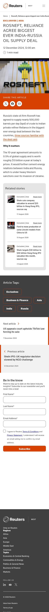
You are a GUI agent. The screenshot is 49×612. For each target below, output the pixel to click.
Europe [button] (6, 542)
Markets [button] (6, 571)
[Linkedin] (4, 584)
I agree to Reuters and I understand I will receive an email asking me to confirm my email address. (25, 437)
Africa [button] (5, 534)
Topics (6, 552)
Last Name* (8, 406)
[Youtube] (10, 585)
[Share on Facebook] (12, 103)
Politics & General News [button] (13, 564)
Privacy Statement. (15, 435)
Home (5, 16)
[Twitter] (16, 584)
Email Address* (10, 418)
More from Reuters (10, 603)
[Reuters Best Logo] (17, 5)
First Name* (8, 394)
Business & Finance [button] (11, 567)
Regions (7, 530)
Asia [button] (5, 538)
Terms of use (8, 607)
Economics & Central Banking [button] (16, 556)
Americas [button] (7, 549)
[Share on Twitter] (5, 103)
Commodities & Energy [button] (13, 560)
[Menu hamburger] (44, 6)
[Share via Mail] (19, 103)
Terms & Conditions (31, 432)
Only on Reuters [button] (10, 528)
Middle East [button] (8, 545)
